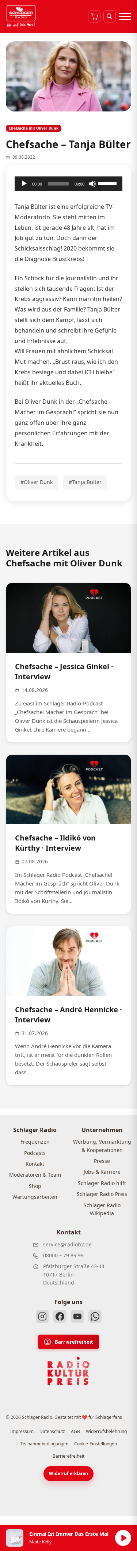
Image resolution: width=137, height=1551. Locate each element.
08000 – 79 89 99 (63, 1255)
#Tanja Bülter (85, 482)
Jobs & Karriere (102, 1171)
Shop (35, 1185)
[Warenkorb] (94, 16)
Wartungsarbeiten (34, 1196)
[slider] (108, 183)
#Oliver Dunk (36, 482)
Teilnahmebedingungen (44, 1444)
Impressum (22, 1431)
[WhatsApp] (95, 1316)
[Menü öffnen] (125, 16)
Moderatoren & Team (35, 1174)
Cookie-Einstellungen (95, 1444)
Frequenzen (35, 1141)
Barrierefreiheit (74, 1342)
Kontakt (35, 1163)
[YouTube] (77, 1316)
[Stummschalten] (92, 183)
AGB (75, 1431)
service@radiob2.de (67, 1244)
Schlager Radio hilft (102, 1183)
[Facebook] (59, 1316)
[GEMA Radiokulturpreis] (69, 1371)
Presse (102, 1160)
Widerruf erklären (68, 1473)
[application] (68, 183)
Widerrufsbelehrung (106, 1431)
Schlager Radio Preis (102, 1193)
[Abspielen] (123, 1538)
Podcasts (35, 1152)
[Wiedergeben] (24, 183)
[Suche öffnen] (109, 16)
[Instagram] (42, 1316)
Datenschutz (52, 1431)
